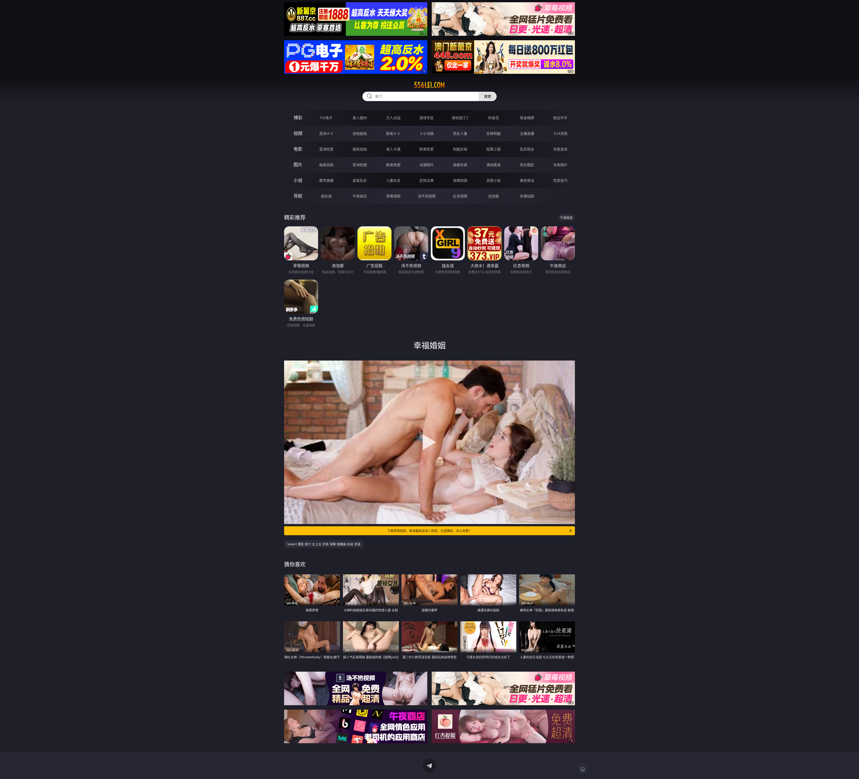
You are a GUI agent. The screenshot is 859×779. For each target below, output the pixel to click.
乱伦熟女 (527, 149)
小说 (297, 180)
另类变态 (560, 149)
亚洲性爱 (326, 149)
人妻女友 (393, 180)
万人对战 (393, 117)
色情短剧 (527, 196)
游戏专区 (426, 117)
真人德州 (360, 117)
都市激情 (326, 180)
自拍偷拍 (360, 133)
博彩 (297, 118)
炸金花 (493, 117)
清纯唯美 (493, 164)
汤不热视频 (427, 196)
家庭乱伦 (360, 180)
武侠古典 (426, 180)
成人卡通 (393, 149)
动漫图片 (426, 164)
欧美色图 (393, 164)
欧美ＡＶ (393, 133)
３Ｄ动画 (426, 133)
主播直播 (527, 133)
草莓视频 (393, 196)
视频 (297, 133)
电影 (297, 149)
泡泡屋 (493, 196)
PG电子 (326, 117)
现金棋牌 (527, 117)
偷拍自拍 (360, 149)
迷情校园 (460, 180)
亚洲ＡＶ (326, 133)
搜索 (487, 96)
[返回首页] (582, 769)
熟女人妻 (460, 133)
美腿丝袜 (460, 164)
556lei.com (429, 85)
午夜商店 (360, 196)
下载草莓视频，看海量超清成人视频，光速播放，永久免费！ (429, 531)
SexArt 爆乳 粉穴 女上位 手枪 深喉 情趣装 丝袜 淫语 (323, 544)
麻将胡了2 (460, 117)
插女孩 (326, 196)
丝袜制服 (493, 133)
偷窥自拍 (326, 164)
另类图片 (560, 164)
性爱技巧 (560, 180)
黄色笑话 (527, 180)
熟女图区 (527, 164)
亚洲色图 (360, 164)
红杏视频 (460, 196)
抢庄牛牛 (560, 117)
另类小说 (493, 180)
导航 (297, 196)
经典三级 (493, 149)
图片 (297, 165)
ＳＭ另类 (560, 133)
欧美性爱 (426, 149)
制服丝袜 (460, 149)
